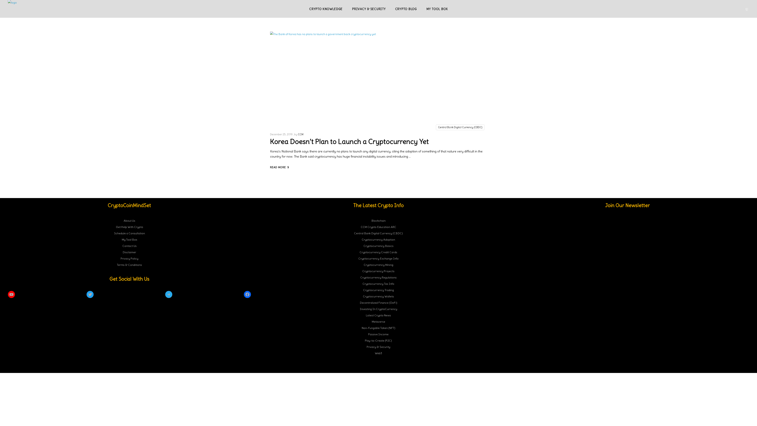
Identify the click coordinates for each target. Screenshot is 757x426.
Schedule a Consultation (129, 233)
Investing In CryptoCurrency (378, 309)
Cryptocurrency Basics (378, 246)
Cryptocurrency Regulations (378, 277)
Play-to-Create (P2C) (378, 340)
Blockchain (378, 220)
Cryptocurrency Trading (378, 290)
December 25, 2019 (281, 134)
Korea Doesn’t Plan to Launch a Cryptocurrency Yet (349, 141)
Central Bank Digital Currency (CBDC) (460, 127)
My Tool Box (129, 239)
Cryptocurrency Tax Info (378, 284)
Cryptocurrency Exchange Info (378, 258)
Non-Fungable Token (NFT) (378, 328)
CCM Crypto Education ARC (378, 227)
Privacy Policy (129, 258)
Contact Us (129, 246)
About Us (129, 220)
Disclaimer (129, 252)
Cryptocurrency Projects (378, 271)
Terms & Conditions (129, 265)
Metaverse (378, 321)
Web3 (378, 353)
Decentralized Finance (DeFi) (378, 303)
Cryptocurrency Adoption (378, 239)
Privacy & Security (378, 347)
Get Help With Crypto (129, 227)
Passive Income (378, 334)
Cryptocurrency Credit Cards (378, 252)
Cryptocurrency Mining (378, 265)
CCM (300, 134)
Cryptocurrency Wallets (378, 296)
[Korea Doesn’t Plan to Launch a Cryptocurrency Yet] (334, 80)
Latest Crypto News (378, 315)
